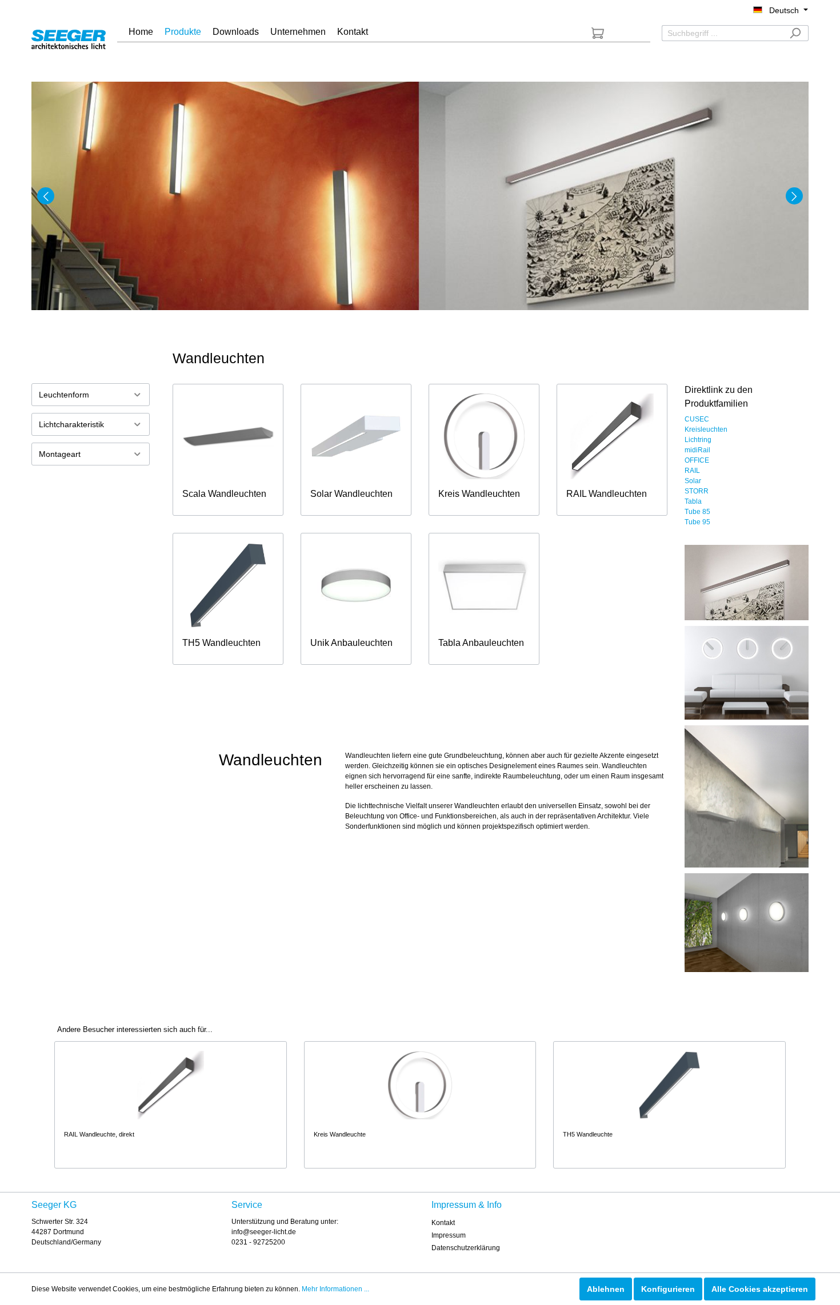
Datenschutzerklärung (465, 1248)
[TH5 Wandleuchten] (228, 585)
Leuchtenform (64, 394)
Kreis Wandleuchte (340, 1134)
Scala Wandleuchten (224, 494)
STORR (697, 491)
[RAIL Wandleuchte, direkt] (170, 1085)
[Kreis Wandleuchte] (420, 1085)
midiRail (697, 450)
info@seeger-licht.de (263, 1232)
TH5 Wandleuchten (221, 643)
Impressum (448, 1235)
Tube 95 (697, 522)
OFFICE (697, 460)
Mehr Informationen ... (335, 1289)
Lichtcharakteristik (71, 424)
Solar (693, 481)
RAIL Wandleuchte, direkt (99, 1134)
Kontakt (443, 1223)
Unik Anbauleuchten (351, 643)
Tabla (693, 501)
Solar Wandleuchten (351, 494)
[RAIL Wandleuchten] (612, 436)
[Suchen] (795, 33)
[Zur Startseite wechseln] (68, 37)
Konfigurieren (668, 1289)
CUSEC (697, 419)
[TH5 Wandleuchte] (669, 1085)
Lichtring (698, 440)
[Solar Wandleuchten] (356, 436)
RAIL (692, 471)
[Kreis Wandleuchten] (484, 436)
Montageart (60, 454)
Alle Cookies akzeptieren (759, 1289)
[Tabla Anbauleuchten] (484, 585)
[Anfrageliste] (597, 33)
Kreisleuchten (706, 429)
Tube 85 (697, 512)
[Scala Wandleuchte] (228, 436)
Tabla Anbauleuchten (481, 643)
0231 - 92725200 (258, 1242)
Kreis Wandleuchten (479, 494)
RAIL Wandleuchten (606, 494)
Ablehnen (606, 1289)
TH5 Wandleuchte (588, 1134)
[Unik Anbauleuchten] (356, 585)
